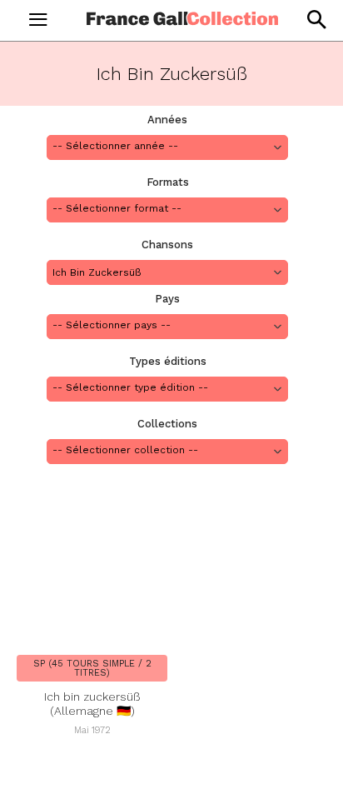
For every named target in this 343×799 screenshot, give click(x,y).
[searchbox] (167, 147)
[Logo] (182, 18)
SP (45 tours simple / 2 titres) (92, 668)
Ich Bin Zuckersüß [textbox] (97, 272)
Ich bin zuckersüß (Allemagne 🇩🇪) (92, 703)
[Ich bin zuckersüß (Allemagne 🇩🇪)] (92, 568)
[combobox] (167, 147)
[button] (316, 19)
